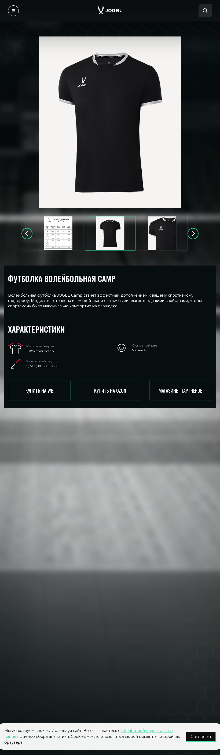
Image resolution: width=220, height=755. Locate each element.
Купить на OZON (110, 390)
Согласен (200, 736)
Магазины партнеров (181, 390)
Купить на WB (39, 390)
